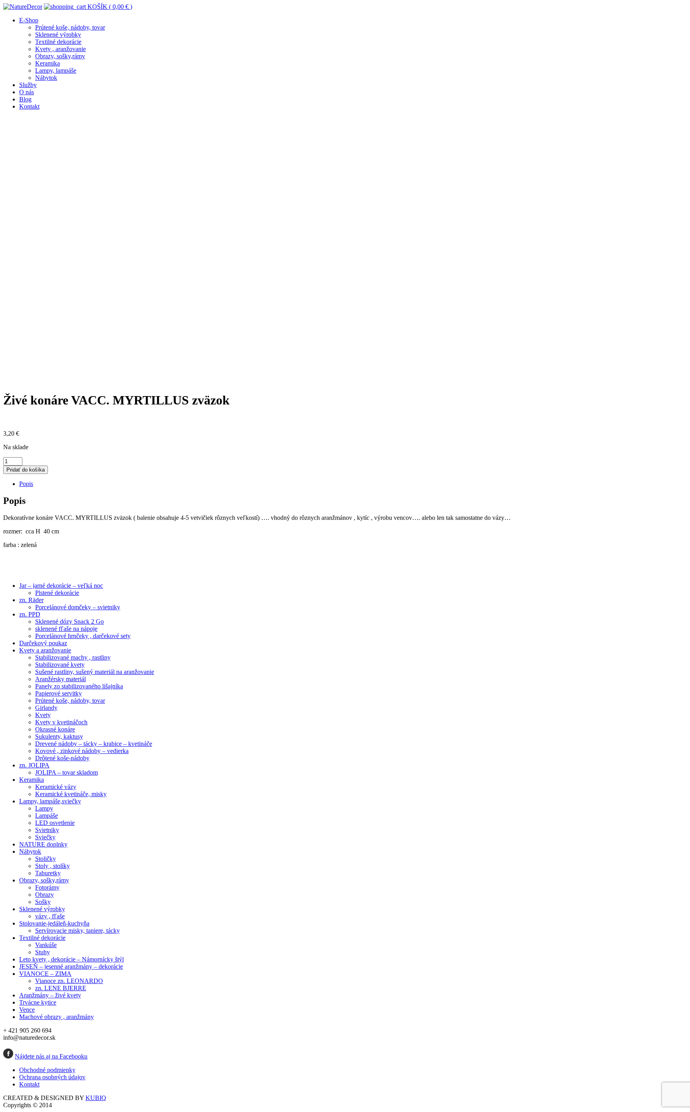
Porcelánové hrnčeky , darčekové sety (83, 635)
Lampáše (46, 815)
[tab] (353, 484)
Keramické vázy (55, 786)
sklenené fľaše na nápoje (66, 628)
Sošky (43, 901)
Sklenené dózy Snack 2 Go (69, 621)
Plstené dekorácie (57, 592)
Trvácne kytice (37, 1002)
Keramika (47, 63)
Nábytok (46, 77)
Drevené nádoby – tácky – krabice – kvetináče (93, 743)
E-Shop (28, 20)
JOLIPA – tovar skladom (66, 772)
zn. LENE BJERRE (60, 988)
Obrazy (44, 894)
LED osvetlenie (55, 822)
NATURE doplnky (43, 844)
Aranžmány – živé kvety (50, 995)
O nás (26, 92)
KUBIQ (95, 1097)
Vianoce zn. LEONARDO (69, 980)
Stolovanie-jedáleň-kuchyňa (54, 923)
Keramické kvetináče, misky (71, 794)
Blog (25, 99)
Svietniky (47, 830)
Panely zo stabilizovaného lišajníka (79, 686)
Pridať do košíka (25, 470)
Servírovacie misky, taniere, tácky (77, 930)
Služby (28, 84)
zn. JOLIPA (34, 765)
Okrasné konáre (55, 729)
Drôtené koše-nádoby (62, 758)
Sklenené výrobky (58, 34)
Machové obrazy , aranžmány (56, 1016)
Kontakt (29, 106)
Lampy (44, 808)
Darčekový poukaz (43, 643)
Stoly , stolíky (52, 865)
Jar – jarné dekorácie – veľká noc (61, 585)
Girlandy (46, 707)
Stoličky (45, 858)
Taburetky (48, 873)
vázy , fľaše (50, 916)
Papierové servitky (58, 693)
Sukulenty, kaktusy (59, 736)
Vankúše (46, 945)
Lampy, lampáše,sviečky (50, 801)
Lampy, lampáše (55, 70)
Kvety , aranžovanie (60, 49)
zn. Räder (31, 600)
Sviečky (45, 837)
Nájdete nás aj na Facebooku (51, 1056)
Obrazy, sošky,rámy (60, 56)
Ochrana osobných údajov (52, 1077)
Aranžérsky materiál (60, 679)
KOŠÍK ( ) (109, 6)
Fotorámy (47, 887)
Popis (26, 483)
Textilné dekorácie (58, 41)
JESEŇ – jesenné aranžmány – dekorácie (71, 966)
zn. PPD (29, 614)
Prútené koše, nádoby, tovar (70, 27)
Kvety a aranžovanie (45, 650)
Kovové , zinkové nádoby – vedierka (82, 750)
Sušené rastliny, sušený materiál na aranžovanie (94, 671)
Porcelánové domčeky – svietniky (77, 607)
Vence (27, 1009)
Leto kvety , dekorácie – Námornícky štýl (71, 959)
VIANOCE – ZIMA (45, 973)
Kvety (43, 715)
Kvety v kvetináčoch (61, 722)
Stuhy (42, 952)
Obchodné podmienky (47, 1069)
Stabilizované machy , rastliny (73, 657)
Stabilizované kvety (60, 664)
